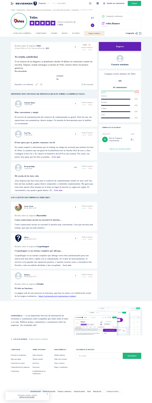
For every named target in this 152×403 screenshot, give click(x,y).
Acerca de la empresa (22, 33)
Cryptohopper (42, 246)
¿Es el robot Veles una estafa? (61, 10)
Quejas (65, 33)
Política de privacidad (49, 391)
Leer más (56, 157)
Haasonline (41, 215)
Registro (120, 46)
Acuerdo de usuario (79, 391)
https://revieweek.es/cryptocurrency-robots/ (57, 296)
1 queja (60, 24)
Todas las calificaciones (120, 149)
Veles (38, 46)
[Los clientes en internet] (26, 3)
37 (75, 22)
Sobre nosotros (38, 355)
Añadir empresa (59, 355)
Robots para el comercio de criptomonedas (39, 10)
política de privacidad (27, 397)
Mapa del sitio (97, 391)
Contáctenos (15, 371)
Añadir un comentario (115, 3)
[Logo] (19, 21)
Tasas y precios (59, 363)
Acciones (76, 33)
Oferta (89, 391)
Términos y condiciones (64, 391)
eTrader (40, 284)
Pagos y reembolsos (61, 367)
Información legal (35, 391)
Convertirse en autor (18, 363)
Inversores (36, 367)
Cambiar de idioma (112, 391)
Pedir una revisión (60, 359)
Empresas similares (94, 33)
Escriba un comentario (18, 355)
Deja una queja (16, 359)
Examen (54, 33)
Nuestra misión (38, 359)
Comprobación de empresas (20, 367)
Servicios (36, 363)
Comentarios (41, 33)
